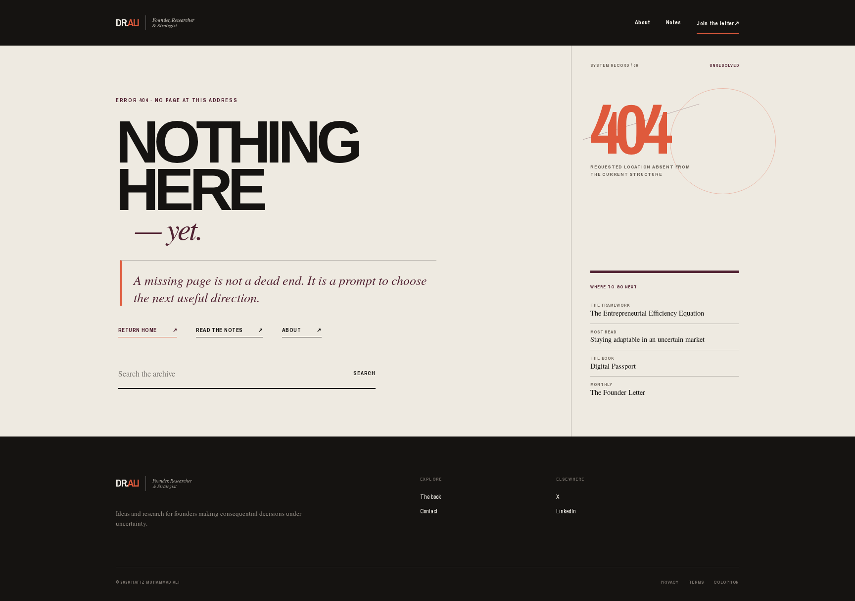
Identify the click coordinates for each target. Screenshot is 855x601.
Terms (696, 582)
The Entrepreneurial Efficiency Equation (647, 310)
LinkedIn (566, 511)
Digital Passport (613, 363)
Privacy (670, 582)
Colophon (726, 582)
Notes (673, 22)
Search (364, 373)
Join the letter (718, 23)
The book (430, 497)
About (642, 22)
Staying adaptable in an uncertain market (647, 336)
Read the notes (229, 329)
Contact (428, 511)
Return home (147, 329)
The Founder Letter (617, 389)
